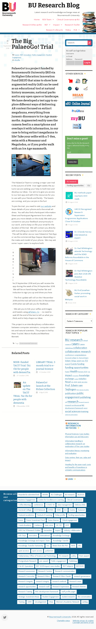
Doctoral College (70, 358)
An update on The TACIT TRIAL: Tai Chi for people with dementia (22, 392)
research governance (82, 576)
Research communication (65, 571)
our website (46, 206)
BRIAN (45, 495)
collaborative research (78, 351)
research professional (73, 405)
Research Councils (84, 402)
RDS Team (46, 19)
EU (86, 361)
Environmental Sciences (28, 343)
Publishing (73, 561)
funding (80, 364)
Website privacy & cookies (83, 621)
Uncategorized (40, 602)
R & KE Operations (25, 566)
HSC (89, 372)
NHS (73, 546)
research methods (59, 582)
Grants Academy (24, 525)
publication (70, 393)
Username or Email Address (70, 56)
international (45, 536)
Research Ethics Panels (62, 576)
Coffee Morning (24, 505)
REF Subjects (68, 566)
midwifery (82, 379)
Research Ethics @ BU (32, 25)
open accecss (23, 551)
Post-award (84, 556)
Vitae (51, 602)
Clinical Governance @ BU (68, 19)
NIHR (75, 382)
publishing (85, 397)
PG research (63, 556)
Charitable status (63, 621)
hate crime (49, 525)
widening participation (71, 414)
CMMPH (75, 344)
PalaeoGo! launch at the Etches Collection (45, 386)
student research (68, 597)
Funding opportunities (76, 515)
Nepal (68, 382)
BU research (74, 340)
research (73, 401)
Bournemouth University (11, 9)
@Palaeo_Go (33, 312)
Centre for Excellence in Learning (51, 500)
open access (82, 382)
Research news (75, 582)
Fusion (17, 55)
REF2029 (79, 566)
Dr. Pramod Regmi (82, 358)
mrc (48, 546)
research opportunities (27, 587)
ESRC (83, 361)
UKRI (70, 479)
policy (74, 556)
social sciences (73, 411)
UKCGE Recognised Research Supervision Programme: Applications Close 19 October (78, 215)
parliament (49, 551)
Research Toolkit (72, 25)
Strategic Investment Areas (28, 597)
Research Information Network (73, 425)
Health (74, 371)
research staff (44, 587)
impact (68, 375)
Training (21, 602)
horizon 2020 (82, 372)
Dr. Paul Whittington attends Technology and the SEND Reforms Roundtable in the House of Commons (78, 254)
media (76, 379)
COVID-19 (50, 505)
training (84, 411)
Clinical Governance (74, 500)
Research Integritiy (25, 582)
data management (64, 505)
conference (69, 355)
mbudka (17, 60)
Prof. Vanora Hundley (83, 390)
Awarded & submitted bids (28, 495)
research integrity (42, 582)
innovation (27, 55)
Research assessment (26, 571)
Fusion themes (53, 520)
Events (74, 364)
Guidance (38, 525)
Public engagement (38, 55)
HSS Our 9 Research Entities (29, 530)
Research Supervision (61, 587)
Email (69, 152)
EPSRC (51, 510)
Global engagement (69, 520)
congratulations (80, 355)
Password (78, 59)
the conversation (84, 597)
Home (37, 19)
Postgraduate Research (27, 561)
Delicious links (80, 505)
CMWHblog (69, 348)
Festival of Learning (44, 515)
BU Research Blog (54, 5)
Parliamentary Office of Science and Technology (37, 556)
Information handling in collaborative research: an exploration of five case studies (77, 444)
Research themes (79, 587)
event (67, 364)
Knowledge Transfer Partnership (30, 546)
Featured (81, 510)
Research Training (25, 592)
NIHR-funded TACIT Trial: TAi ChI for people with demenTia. (22, 367)
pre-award (44, 561)
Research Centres (45, 571)
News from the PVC (60, 546)
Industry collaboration (72, 530)
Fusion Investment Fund (35, 520)
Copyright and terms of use (83, 623)
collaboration (80, 348)
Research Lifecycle (54, 30)
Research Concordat (26, 576)
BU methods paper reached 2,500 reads (83, 196)
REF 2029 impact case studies (48, 566)
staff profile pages (68, 592)
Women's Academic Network (67, 602)
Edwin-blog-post (73, 361)
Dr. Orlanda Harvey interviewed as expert (82, 235)
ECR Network (39, 510)
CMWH (82, 344)
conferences (38, 505)
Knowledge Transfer (61, 541)
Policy (68, 30)
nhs (72, 382)
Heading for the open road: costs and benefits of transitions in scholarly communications (78, 467)
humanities (48, 530)
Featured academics (26, 515)
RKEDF (85, 408)
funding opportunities (76, 367)
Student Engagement (50, 597)
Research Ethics (43, 576)
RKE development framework (46, 592)
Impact (56, 25)
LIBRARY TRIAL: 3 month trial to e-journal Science (45, 365)
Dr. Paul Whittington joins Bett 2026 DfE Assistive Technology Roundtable (78, 275)
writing (85, 602)
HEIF (21, 55)
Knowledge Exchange (61, 536)
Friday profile (60, 515)
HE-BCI (59, 525)
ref (66, 402)
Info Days (22, 536)
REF (46, 25)
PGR (75, 30)
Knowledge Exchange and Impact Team (34, 541)
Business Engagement (26, 500)
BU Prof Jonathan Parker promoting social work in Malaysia (77, 295)
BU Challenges (56, 495)
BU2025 (81, 495)
